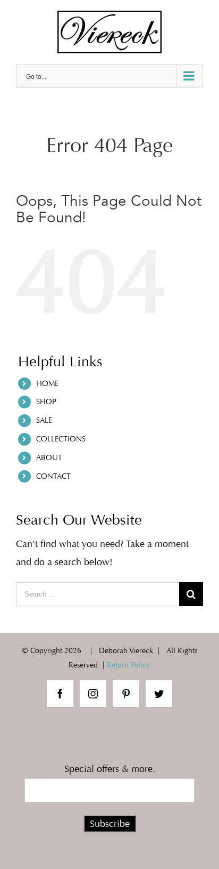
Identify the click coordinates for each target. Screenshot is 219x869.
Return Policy (128, 665)
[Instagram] (93, 693)
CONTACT (53, 476)
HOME (47, 383)
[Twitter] (159, 693)
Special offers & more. (109, 769)
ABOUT (49, 457)
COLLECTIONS (61, 439)
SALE (44, 420)
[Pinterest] (126, 693)
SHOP (46, 401)
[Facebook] (60, 693)
